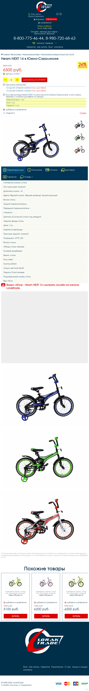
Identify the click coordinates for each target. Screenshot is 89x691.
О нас (68, 667)
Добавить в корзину (34, 80)
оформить (51, 19)
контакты (58, 47)
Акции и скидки (79, 667)
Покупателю (57, 667)
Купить (15, 616)
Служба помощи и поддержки (16, 685)
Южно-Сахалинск (36, 16)
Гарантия (31, 47)
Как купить (42, 47)
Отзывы (83, 113)
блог (51, 47)
